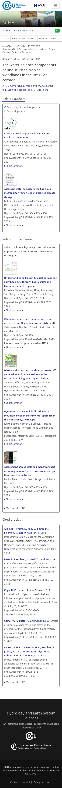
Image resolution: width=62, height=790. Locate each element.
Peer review (18, 38)
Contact (14, 782)
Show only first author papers (23, 107)
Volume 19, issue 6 (23, 30)
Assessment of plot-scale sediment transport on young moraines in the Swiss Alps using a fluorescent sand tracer (29, 470)
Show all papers (16, 111)
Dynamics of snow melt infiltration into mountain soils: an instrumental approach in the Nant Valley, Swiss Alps (29, 415)
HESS (39, 5)
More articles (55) (15, 682)
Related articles (47, 38)
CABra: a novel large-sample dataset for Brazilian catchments (27, 135)
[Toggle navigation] (55, 6)
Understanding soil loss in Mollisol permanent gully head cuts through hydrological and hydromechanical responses (30, 282)
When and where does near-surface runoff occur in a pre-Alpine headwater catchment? (29, 321)
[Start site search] (57, 31)
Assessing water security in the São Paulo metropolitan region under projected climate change (29, 192)
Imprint (26, 782)
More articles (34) (15, 508)
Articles (6, 30)
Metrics (32, 38)
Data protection (42, 782)
